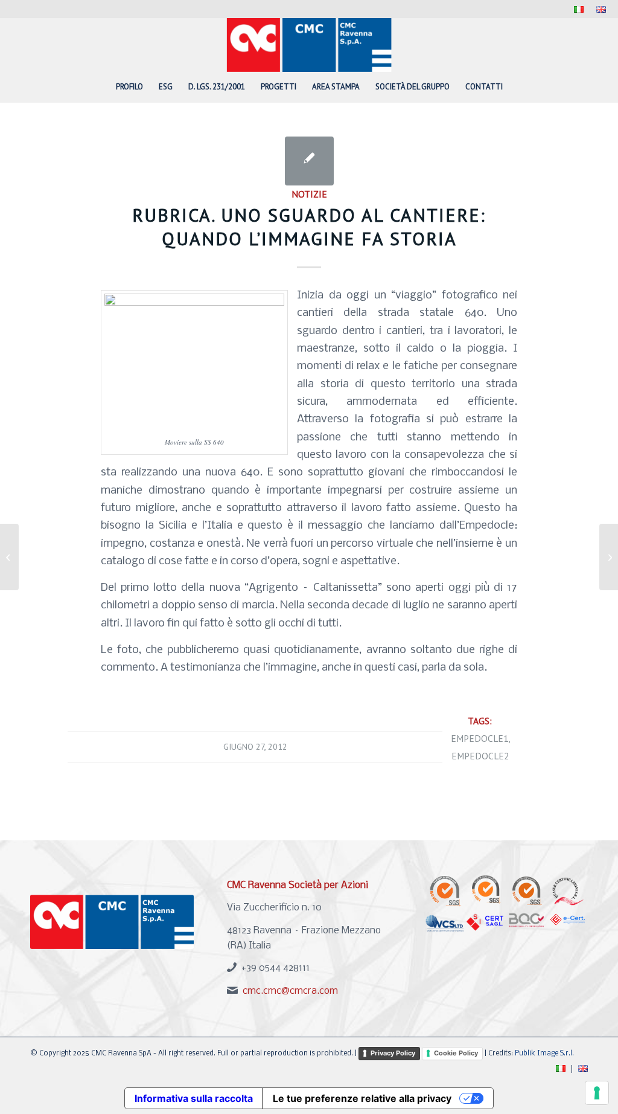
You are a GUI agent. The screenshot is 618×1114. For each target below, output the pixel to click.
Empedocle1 (479, 738)
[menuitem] (579, 10)
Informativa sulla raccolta (194, 1098)
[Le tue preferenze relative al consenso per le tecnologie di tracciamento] (596, 1092)
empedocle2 (480, 756)
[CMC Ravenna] (309, 45)
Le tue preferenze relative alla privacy (362, 1098)
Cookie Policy (456, 1053)
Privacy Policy (393, 1053)
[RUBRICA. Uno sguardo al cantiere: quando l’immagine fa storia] (309, 161)
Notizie (309, 194)
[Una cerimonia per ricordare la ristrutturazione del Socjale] (9, 557)
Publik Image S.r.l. (544, 1053)
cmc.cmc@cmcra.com (290, 991)
